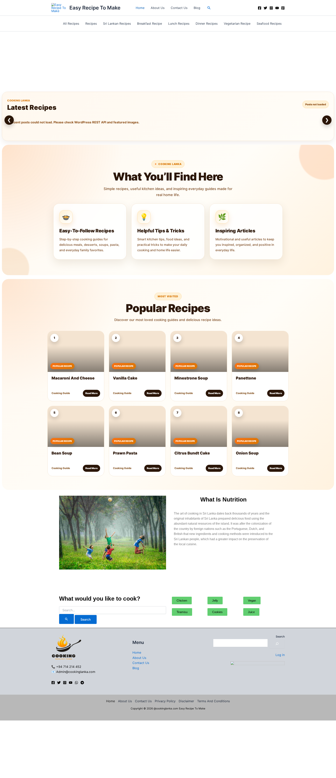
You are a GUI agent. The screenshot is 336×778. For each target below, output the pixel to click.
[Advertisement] (168, 60)
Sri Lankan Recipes (117, 23)
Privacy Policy (165, 701)
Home (140, 8)
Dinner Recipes (207, 23)
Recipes (91, 23)
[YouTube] (277, 8)
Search (280, 636)
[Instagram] (271, 8)
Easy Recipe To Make (94, 8)
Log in (280, 655)
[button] (209, 7)
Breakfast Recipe (149, 23)
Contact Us (179, 8)
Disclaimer (186, 701)
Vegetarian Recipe (237, 23)
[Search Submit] (66, 619)
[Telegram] (82, 682)
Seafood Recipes (269, 23)
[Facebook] (259, 8)
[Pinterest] (283, 8)
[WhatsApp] (76, 682)
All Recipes (71, 23)
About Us (157, 8)
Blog (197, 8)
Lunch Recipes (178, 23)
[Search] (277, 643)
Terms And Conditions (213, 701)
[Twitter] (265, 8)
